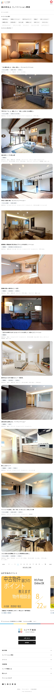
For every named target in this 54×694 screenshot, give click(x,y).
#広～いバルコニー (44, 19)
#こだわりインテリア (21, 115)
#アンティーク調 (16, 25)
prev (4, 564)
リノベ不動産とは (7, 668)
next (50, 564)
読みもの (4, 673)
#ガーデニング (36, 161)
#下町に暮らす (38, 382)
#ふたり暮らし (37, 558)
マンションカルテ (7, 678)
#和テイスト (36, 22)
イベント (4, 659)
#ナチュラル (45, 22)
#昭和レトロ (28, 22)
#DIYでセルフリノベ (27, 19)
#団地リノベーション (15, 19)
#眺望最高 (41, 161)
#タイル (17, 161)
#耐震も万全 (5, 22)
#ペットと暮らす (4, 559)
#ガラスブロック (45, 25)
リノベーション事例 (27, 621)
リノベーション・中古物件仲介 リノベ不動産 (12, 621)
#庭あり (35, 19)
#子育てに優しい (37, 115)
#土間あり (25, 558)
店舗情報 (4, 664)
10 (45, 564)
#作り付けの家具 (12, 161)
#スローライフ (29, 161)
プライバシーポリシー (25, 689)
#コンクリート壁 (35, 25)
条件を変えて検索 (27, 567)
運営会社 (18, 689)
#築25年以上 (5, 19)
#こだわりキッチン (29, 115)
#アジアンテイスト (6, 25)
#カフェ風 (21, 22)
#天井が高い (13, 22)
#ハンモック (26, 25)
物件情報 (4, 650)
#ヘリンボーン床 (44, 205)
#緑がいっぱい (47, 161)
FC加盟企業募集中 (34, 689)
